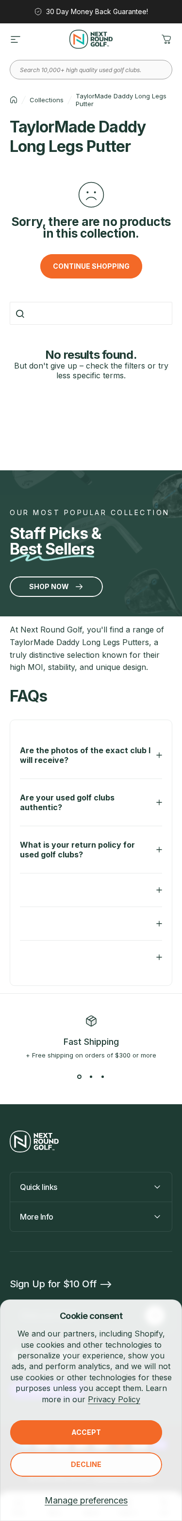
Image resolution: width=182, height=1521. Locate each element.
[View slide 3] (103, 1076)
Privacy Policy (114, 1399)
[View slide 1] (79, 1076)
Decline (86, 1464)
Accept (86, 1432)
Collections (47, 100)
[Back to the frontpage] (13, 100)
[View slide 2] (91, 1076)
